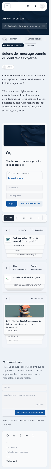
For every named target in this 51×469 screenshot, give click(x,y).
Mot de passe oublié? (30, 203)
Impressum (12, 447)
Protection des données (17, 452)
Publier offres (37, 230)
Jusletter (12, 38)
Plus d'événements (19, 268)
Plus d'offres (22, 230)
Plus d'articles (37, 298)
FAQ (8, 457)
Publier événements (36, 268)
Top (10, 218)
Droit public (30, 45)
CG (8, 443)
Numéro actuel (34, 38)
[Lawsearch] (43, 26)
